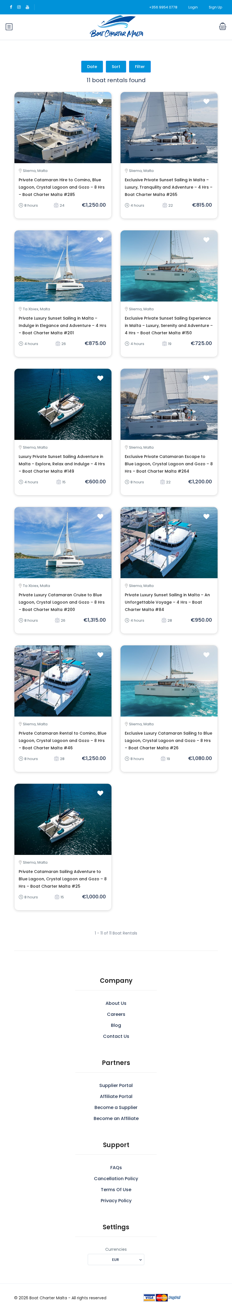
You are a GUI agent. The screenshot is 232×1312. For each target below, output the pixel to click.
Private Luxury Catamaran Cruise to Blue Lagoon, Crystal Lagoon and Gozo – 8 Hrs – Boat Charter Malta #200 (62, 602)
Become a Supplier (116, 1107)
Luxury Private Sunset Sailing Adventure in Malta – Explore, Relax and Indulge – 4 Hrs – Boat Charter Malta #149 (62, 464)
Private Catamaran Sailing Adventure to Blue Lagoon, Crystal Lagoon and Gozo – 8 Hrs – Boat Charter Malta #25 (63, 879)
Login (193, 7)
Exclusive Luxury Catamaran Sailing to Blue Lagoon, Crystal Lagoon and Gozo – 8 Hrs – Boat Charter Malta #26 (168, 740)
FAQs (116, 1167)
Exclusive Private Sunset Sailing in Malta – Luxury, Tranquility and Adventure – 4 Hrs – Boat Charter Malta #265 (168, 187)
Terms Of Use (116, 1189)
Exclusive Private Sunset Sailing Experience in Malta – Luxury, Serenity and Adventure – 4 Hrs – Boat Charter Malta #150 (169, 325)
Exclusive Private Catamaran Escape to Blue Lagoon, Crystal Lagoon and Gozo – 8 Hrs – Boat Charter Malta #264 (169, 464)
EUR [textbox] (115, 1259)
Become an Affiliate (116, 1118)
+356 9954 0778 (163, 7)
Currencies (116, 1249)
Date (92, 66)
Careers (116, 1014)
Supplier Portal (116, 1085)
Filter (140, 66)
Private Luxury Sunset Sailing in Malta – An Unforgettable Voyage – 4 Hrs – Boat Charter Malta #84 (167, 602)
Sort (116, 66)
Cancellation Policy (116, 1178)
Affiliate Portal (116, 1096)
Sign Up (215, 7)
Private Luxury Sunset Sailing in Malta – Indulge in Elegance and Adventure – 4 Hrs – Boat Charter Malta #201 (62, 325)
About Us (116, 1003)
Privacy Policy (116, 1200)
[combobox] (116, 1259)
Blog (116, 1025)
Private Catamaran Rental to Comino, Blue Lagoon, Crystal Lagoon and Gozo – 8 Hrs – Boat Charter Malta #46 (62, 740)
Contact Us (116, 1036)
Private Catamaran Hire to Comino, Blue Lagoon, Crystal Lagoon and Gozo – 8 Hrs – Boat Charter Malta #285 (62, 187)
